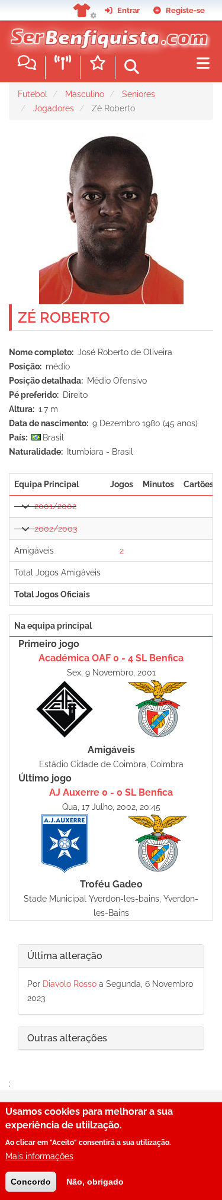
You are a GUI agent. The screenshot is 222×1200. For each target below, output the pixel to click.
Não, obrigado (95, 1181)
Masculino (84, 94)
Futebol (32, 94)
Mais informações (39, 1156)
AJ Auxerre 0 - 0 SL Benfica (111, 792)
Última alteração (64, 955)
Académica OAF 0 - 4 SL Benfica (111, 658)
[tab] (111, 956)
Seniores (138, 94)
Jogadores (53, 108)
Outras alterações (67, 1038)
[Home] (106, 35)
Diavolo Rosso (69, 984)
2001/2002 (55, 506)
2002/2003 (55, 528)
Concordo (31, 1181)
